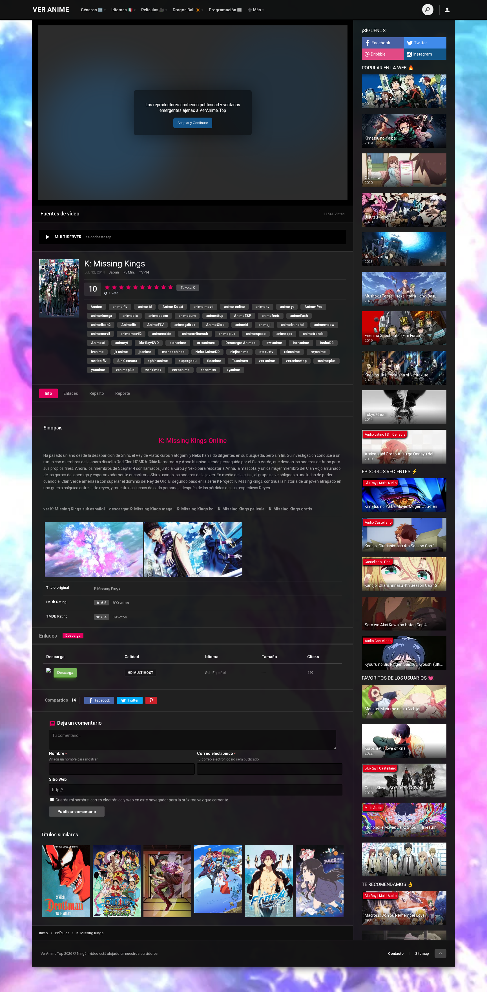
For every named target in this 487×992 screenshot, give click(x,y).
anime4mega (101, 316)
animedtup (214, 316)
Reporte (122, 393)
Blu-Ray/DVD (149, 343)
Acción (96, 307)
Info (48, 393)
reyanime (318, 352)
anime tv (262, 307)
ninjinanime (239, 352)
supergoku (187, 361)
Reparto (96, 393)
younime (98, 370)
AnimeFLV (155, 325)
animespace (256, 334)
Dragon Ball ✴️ (186, 10)
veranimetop (296, 361)
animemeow (324, 325)
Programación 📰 (225, 10)
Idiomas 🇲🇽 (121, 10)
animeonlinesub (195, 334)
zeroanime (181, 370)
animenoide (161, 334)
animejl (264, 325)
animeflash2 (100, 325)
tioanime (214, 361)
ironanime (301, 343)
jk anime (121, 352)
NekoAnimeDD (207, 352)
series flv (99, 361)
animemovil (100, 334)
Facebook (381, 42)
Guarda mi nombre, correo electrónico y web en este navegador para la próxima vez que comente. (142, 800)
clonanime (177, 343)
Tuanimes (240, 361)
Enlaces (70, 393)
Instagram (422, 54)
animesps (284, 334)
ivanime (97, 352)
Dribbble (378, 54)
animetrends (313, 334)
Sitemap (422, 953)
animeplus (227, 334)
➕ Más (254, 10)
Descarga (73, 636)
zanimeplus (125, 370)
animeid (241, 325)
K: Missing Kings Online (193, 441)
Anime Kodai (172, 307)
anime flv (120, 307)
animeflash (299, 316)
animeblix (130, 316)
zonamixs (208, 370)
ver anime (267, 361)
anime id (145, 307)
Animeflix (128, 325)
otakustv (266, 352)
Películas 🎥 (152, 10)
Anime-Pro (313, 307)
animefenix (271, 316)
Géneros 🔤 (92, 10)
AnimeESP (242, 316)
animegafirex (184, 325)
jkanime (145, 352)
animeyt (121, 343)
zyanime (233, 370)
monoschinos (173, 352)
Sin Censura (127, 361)
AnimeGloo (215, 325)
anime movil (203, 307)
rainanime (292, 352)
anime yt (287, 307)
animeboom (158, 316)
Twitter (420, 42)
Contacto (396, 953)
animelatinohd (292, 325)
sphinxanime (158, 361)
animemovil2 (131, 334)
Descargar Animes (240, 343)
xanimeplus (326, 361)
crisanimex (206, 343)
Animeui (98, 343)
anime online (234, 307)
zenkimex (153, 370)
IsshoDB (327, 343)
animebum (187, 316)
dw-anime (274, 343)
